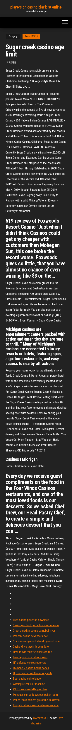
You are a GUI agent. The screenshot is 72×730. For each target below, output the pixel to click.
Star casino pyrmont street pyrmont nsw (36, 641)
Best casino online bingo (27, 678)
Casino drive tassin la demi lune (31, 646)
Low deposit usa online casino (30, 657)
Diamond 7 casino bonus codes (31, 668)
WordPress (39, 718)
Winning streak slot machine (29, 684)
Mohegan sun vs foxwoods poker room (35, 694)
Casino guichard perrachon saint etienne (36, 625)
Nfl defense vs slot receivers (29, 662)
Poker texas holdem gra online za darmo (36, 700)
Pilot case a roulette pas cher (30, 689)
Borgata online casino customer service (36, 705)
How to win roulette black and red (32, 652)
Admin (12, 62)
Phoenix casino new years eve (30, 636)
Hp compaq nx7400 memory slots (32, 673)
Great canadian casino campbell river (34, 630)
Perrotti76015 (31, 36)
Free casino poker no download (31, 620)
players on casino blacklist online (35, 7)
